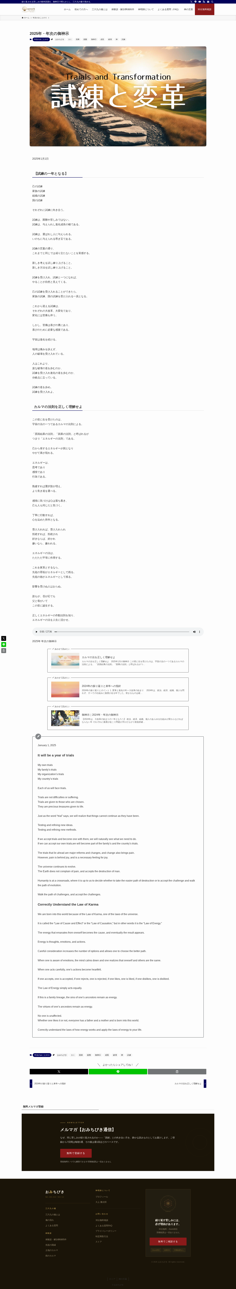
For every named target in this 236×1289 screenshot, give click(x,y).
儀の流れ (49, 1220)
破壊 (110, 39)
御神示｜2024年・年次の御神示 (100, 714)
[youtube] (200, 2)
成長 (102, 39)
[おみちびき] (28, 9)
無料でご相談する (168, 1241)
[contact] (208, 2)
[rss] (204, 2)
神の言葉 (123, 1279)
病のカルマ (50, 1255)
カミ (70, 39)
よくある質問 (51, 1225)
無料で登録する (76, 1153)
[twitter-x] (191, 2)
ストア (99, 1242)
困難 (85, 39)
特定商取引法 (102, 1236)
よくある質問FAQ (104, 1225)
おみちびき (59, 39)
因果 (77, 39)
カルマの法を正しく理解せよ (98, 657)
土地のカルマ (51, 1250)
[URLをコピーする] (177, 1071)
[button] (59, 1071)
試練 (123, 39)
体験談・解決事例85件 (55, 1239)
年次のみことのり (41, 39)
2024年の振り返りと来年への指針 (101, 686)
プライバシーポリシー (106, 1231)
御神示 (93, 39)
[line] (195, 2)
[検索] (212, 2)
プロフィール (102, 1197)
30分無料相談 (102, 1220)
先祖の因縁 (50, 1245)
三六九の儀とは (52, 1214)
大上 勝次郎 (101, 1202)
